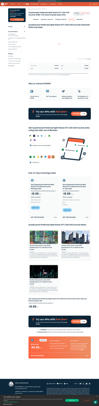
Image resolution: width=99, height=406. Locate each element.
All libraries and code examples (41, 145)
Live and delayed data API (14, 46)
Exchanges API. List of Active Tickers (13, 34)
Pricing (10, 26)
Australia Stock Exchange (14, 58)
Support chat (52, 383)
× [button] (97, 396)
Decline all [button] (87, 400)
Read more (6, 400)
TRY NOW (17, 19)
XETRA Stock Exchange (14, 63)
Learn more (58, 1)
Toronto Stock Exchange (14, 61)
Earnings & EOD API (60, 19)
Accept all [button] (72, 400)
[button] (33, 402)
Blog (67, 383)
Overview (36, 19)
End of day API (11, 44)
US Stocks (10, 56)
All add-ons (35, 162)
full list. (82, 349)
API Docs (12, 4)
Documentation (13, 31)
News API (71, 19)
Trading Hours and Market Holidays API (17, 38)
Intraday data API (12, 49)
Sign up (95, 4)
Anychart (89, 58)
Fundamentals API (12, 42)
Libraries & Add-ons (47, 19)
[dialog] (49, 400)
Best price (80, 19)
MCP (25, 4)
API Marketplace (34, 4)
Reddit (60, 383)
